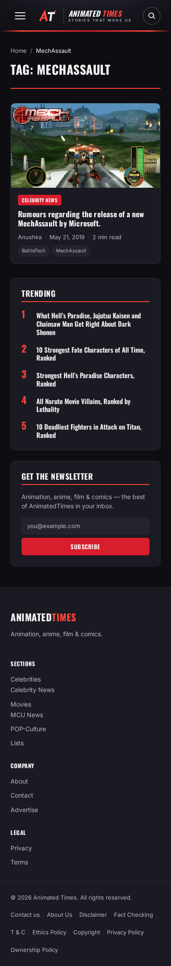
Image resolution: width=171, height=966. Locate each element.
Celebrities (26, 679)
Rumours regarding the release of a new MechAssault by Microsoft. (81, 218)
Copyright (86, 932)
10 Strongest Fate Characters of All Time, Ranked (90, 354)
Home (19, 50)
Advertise (24, 809)
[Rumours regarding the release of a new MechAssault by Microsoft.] (85, 145)
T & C (18, 932)
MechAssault (71, 251)
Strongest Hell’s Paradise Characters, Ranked (85, 379)
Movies (21, 704)
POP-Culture (28, 729)
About (19, 781)
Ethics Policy (49, 932)
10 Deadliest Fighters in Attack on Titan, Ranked (88, 431)
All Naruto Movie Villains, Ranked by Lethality (83, 405)
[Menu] (20, 16)
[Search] (151, 16)
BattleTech (34, 251)
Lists (17, 743)
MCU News (27, 714)
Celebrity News (39, 200)
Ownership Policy (34, 950)
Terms (19, 862)
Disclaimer (93, 914)
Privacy (21, 848)
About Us (59, 914)
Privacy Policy (125, 932)
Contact (22, 795)
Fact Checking (133, 914)
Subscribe (85, 546)
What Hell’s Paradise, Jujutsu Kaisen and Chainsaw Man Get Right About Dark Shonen (88, 323)
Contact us (25, 914)
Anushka (30, 237)
